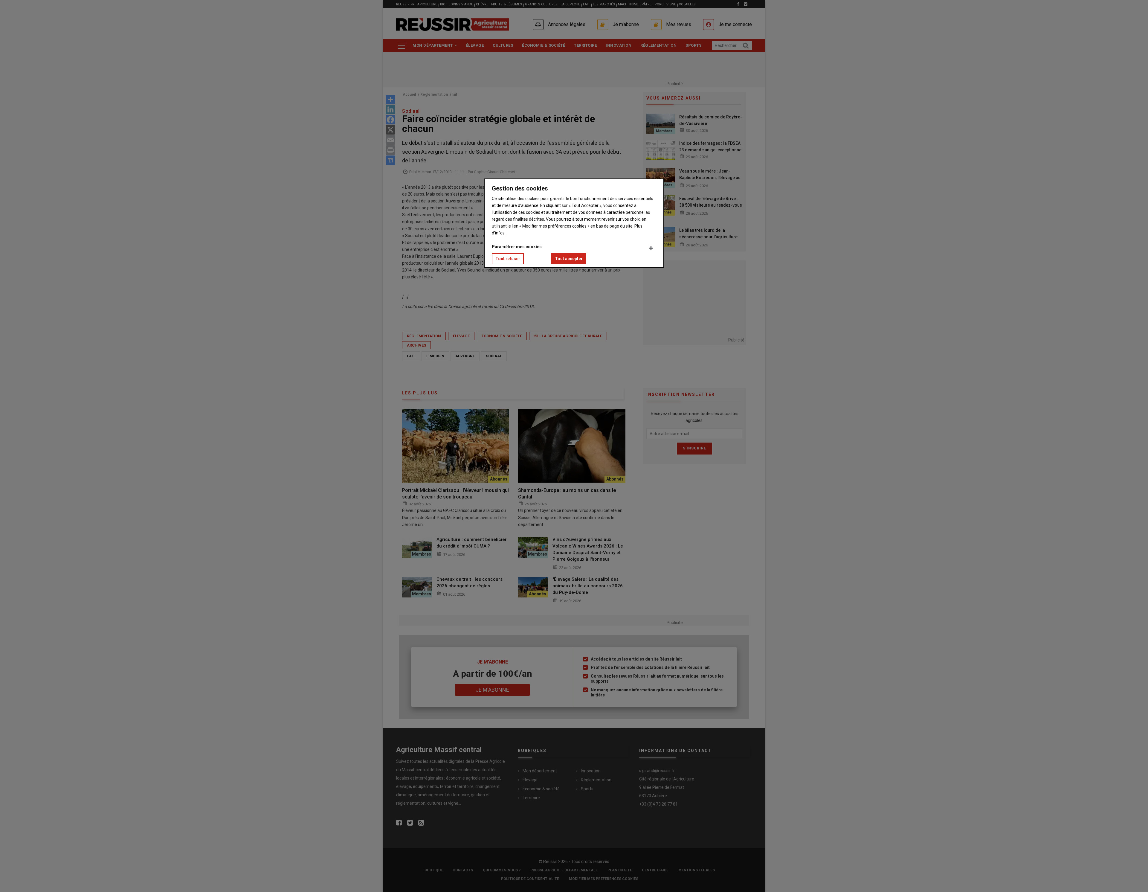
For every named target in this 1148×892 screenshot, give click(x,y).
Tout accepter (569, 258)
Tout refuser (507, 258)
